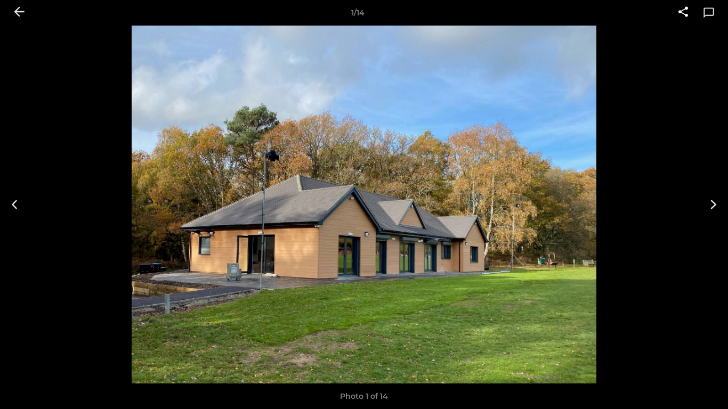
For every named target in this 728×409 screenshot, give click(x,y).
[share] (683, 12)
